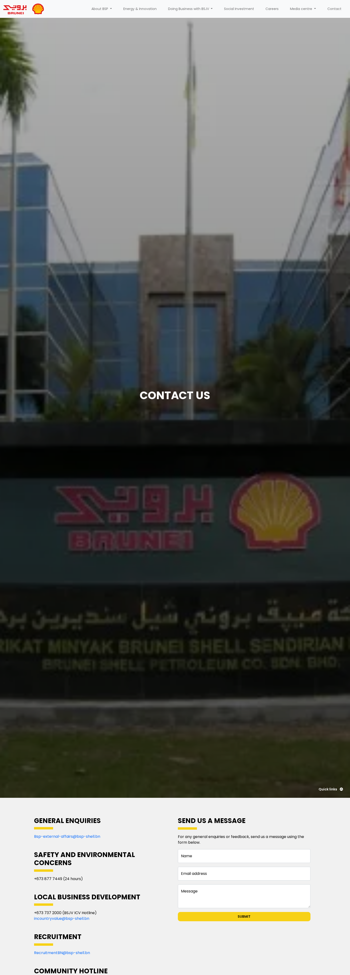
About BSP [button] (100, 8)
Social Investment (239, 8)
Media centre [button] (301, 8)
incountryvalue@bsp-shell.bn (61, 918)
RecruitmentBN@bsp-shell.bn (62, 952)
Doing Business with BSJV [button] (189, 8)
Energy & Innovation (140, 8)
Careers (272, 8)
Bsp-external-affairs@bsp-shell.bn (67, 836)
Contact (334, 8)
